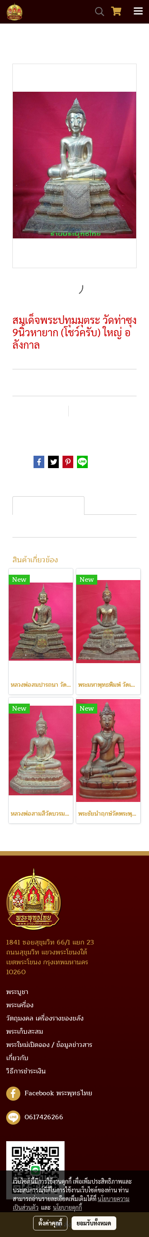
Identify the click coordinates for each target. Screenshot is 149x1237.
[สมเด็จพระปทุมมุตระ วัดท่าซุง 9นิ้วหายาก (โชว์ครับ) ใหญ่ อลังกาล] (74, 166)
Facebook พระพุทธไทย (58, 1093)
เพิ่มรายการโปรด (39, 411)
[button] (97, 11)
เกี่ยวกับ (17, 1058)
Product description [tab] (48, 505)
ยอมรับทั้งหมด (94, 1223)
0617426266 (43, 1117)
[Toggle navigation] (138, 11)
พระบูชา (52, 431)
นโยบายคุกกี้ (67, 1207)
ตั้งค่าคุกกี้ (50, 1223)
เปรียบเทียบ (96, 411)
